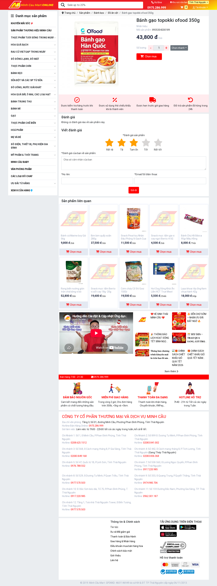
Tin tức (114, 527)
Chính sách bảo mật (121, 550)
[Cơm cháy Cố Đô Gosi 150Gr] (134, 271)
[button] (184, 8)
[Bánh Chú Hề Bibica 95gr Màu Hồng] (194, 218)
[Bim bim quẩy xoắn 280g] (104, 218)
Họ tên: (65, 174)
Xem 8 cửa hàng (21, 190)
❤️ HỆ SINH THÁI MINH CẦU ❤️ (159, 316)
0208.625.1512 (79, 442)
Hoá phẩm (17, 130)
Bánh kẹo (16, 73)
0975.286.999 (96, 425)
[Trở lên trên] (212, 580)
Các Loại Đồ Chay (21, 176)
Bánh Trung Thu (21, 101)
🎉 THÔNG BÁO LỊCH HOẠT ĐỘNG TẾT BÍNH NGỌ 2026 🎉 (160, 338)
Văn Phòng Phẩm (21, 169)
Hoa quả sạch (19, 44)
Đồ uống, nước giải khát (26, 87)
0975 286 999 (100, 377)
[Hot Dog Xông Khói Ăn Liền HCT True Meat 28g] (164, 271)
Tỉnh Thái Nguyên (197, 2)
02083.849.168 (79, 456)
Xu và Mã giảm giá (120, 531)
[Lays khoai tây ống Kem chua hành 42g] (194, 271)
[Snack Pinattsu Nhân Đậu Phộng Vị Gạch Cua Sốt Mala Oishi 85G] (134, 218)
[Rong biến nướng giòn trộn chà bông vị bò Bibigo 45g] (74, 271)
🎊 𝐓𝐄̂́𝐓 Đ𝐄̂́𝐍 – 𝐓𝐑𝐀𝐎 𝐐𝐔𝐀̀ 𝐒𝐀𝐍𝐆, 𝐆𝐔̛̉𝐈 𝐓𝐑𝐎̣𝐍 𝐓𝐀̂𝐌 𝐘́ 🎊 (197, 338)
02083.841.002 (151, 442)
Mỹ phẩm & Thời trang (25, 155)
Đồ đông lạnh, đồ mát (25, 59)
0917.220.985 (150, 469)
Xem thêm (171, 371)
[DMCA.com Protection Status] (170, 551)
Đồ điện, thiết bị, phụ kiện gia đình (29, 146)
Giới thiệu (115, 555)
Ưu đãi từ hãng (20, 183)
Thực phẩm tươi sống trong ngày (32, 37)
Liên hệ (114, 560)
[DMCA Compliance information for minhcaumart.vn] (173, 545)
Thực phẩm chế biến (23, 123)
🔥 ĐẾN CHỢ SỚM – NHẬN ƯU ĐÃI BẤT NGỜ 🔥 (196, 317)
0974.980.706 (150, 482)
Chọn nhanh (178, 48)
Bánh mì (16, 108)
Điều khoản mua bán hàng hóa (126, 546)
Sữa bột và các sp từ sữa (26, 80)
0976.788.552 (78, 465)
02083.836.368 (151, 456)
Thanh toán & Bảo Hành (123, 536)
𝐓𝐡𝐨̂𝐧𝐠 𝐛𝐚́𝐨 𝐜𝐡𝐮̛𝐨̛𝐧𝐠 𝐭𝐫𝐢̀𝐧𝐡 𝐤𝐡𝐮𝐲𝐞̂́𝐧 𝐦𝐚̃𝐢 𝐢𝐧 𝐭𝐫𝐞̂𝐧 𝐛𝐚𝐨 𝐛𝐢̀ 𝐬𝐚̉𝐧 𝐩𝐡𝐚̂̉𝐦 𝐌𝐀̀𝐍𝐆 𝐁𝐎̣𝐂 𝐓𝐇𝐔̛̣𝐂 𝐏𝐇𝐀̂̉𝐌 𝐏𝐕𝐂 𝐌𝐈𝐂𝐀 (161, 355)
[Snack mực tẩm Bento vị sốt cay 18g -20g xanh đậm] (104, 271)
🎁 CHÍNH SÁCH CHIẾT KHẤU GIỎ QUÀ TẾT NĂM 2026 (196, 355)
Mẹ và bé (16, 137)
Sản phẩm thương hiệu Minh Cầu (31, 30)
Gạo (13, 115)
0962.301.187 (150, 496)
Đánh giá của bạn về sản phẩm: (78, 153)
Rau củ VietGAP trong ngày (28, 51)
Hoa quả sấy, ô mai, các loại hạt (31, 94)
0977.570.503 (78, 482)
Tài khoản (200, 7)
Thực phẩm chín (21, 66)
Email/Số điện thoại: (145, 174)
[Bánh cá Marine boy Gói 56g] (74, 218)
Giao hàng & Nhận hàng (122, 541)
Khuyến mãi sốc (21, 23)
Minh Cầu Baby (20, 162)
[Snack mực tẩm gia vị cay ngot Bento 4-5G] (164, 218)
